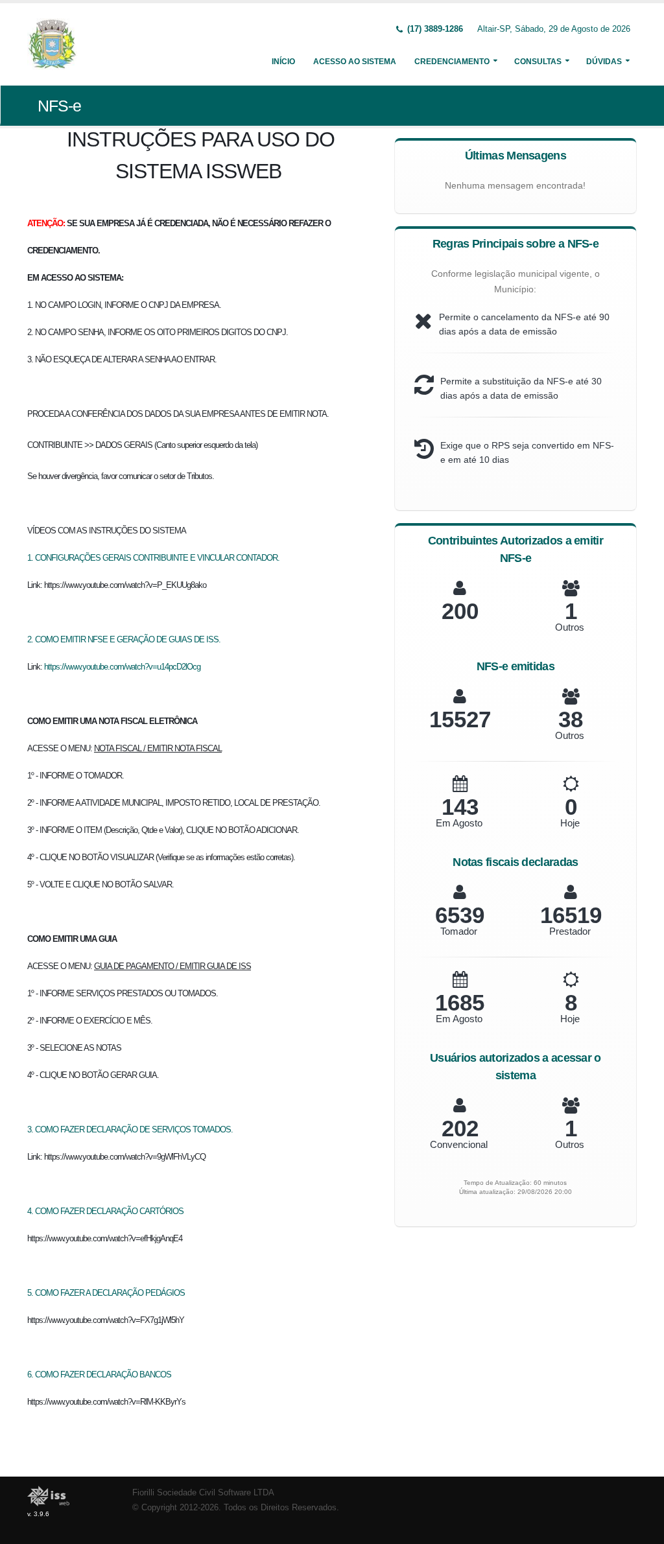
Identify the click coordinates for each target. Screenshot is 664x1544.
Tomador (458, 931)
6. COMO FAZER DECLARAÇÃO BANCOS (99, 1374)
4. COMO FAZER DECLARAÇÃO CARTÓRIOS (105, 1211)
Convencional (459, 1144)
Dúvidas (604, 61)
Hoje (570, 823)
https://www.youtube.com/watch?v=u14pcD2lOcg (122, 667)
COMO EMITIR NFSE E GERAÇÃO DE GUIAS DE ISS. (127, 639)
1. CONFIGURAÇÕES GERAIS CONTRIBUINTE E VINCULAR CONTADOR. (153, 558)
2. (31, 639)
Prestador (570, 931)
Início (283, 61)
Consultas (538, 61)
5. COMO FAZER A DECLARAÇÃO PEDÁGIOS (106, 1293)
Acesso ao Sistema (354, 61)
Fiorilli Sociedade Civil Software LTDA (203, 1492)
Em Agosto (459, 823)
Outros (569, 627)
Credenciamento (452, 61)
